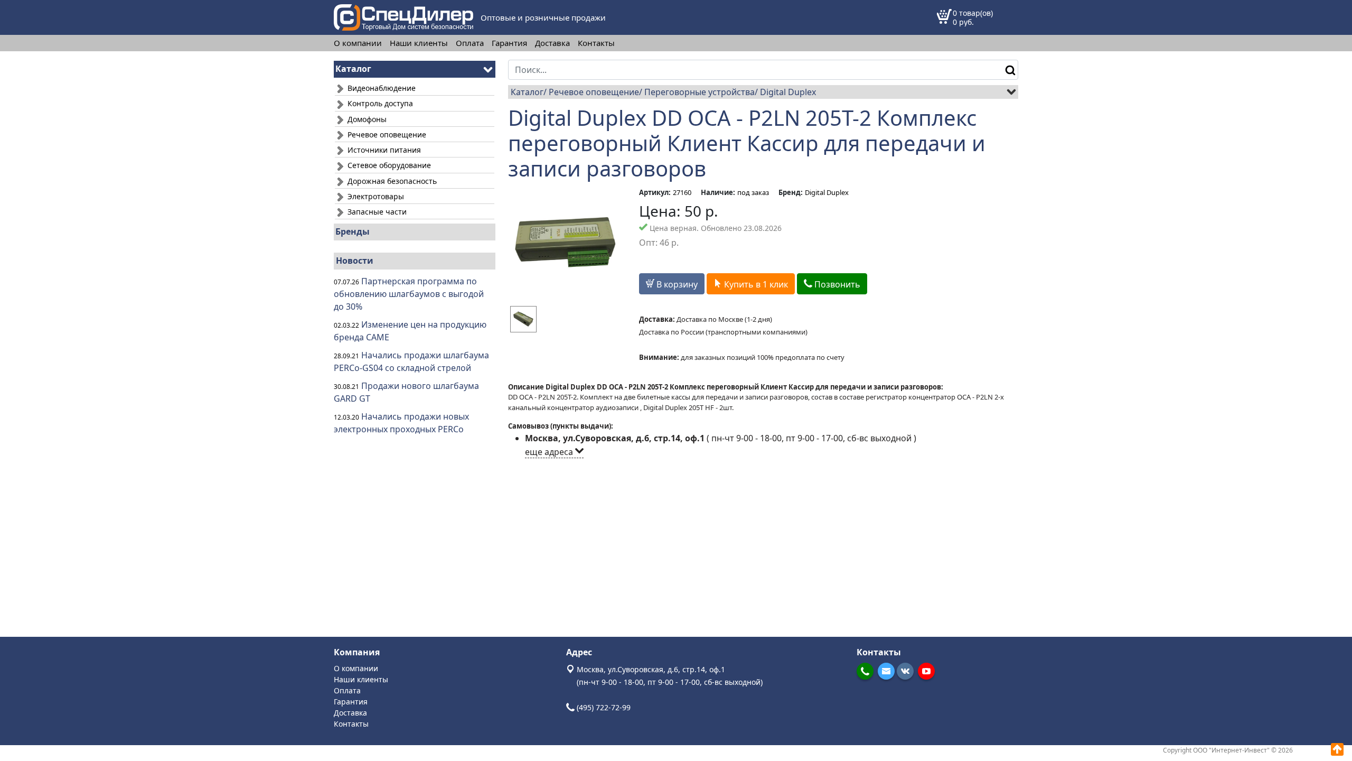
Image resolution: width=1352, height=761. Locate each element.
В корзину (676, 284)
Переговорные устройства (699, 92)
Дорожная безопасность (391, 181)
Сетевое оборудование (388, 165)
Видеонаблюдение (380, 88)
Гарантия (509, 43)
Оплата (470, 43)
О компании (358, 43)
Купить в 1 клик (755, 284)
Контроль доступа (379, 103)
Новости (354, 260)
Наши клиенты (419, 43)
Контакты (596, 43)
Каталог (527, 92)
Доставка (552, 43)
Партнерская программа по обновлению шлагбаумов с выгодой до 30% (409, 293)
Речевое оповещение (385, 134)
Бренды (352, 231)
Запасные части (376, 212)
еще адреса (550, 452)
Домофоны (366, 119)
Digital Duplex (788, 92)
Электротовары (374, 196)
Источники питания (383, 150)
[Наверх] (1337, 749)
